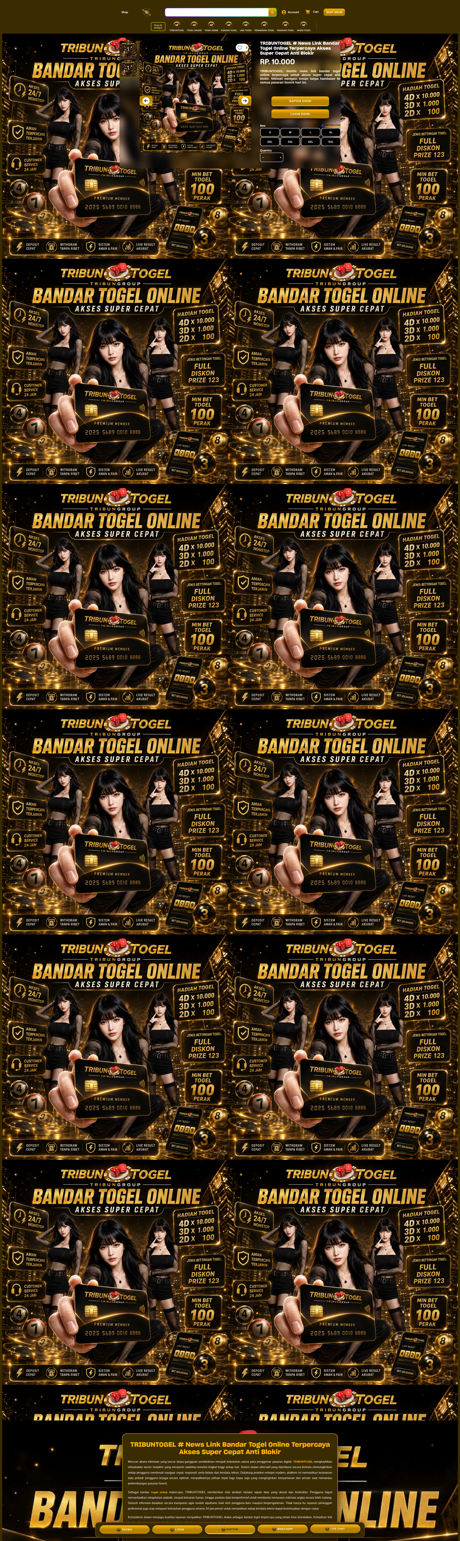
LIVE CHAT (337, 1528)
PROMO (127, 1529)
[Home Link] (146, 12)
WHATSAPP (285, 1529)
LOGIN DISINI (300, 113)
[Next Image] (244, 101)
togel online (159, 1492)
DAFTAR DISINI (300, 101)
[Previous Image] (146, 101)
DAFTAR (232, 1529)
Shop (124, 12)
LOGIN (179, 1529)
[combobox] (217, 12)
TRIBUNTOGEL (303, 1461)
